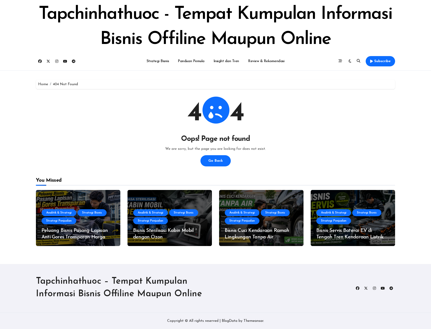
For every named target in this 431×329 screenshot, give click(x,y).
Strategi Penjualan (59, 220)
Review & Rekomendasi (266, 61)
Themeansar (253, 321)
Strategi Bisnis (158, 61)
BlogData (229, 321)
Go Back (215, 161)
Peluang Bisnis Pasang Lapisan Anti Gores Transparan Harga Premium (75, 237)
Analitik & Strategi (59, 212)
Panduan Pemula (191, 61)
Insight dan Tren (226, 61)
